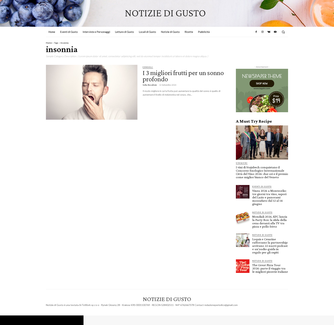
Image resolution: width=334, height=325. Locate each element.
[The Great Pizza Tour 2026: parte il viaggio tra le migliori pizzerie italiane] (242, 266)
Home (49, 43)
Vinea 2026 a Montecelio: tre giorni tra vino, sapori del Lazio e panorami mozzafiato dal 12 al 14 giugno (269, 197)
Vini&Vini (242, 163)
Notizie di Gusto (262, 212)
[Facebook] (256, 32)
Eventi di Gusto (262, 186)
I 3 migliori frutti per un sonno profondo (183, 76)
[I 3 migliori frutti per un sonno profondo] (91, 92)
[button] (283, 32)
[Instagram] (262, 32)
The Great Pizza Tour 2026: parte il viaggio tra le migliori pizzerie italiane (270, 268)
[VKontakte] (269, 32)
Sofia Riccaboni (150, 84)
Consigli (148, 67)
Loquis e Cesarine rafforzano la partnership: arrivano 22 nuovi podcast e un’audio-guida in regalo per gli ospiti (270, 245)
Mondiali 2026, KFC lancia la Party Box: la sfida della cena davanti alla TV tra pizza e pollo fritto (269, 221)
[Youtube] (275, 32)
